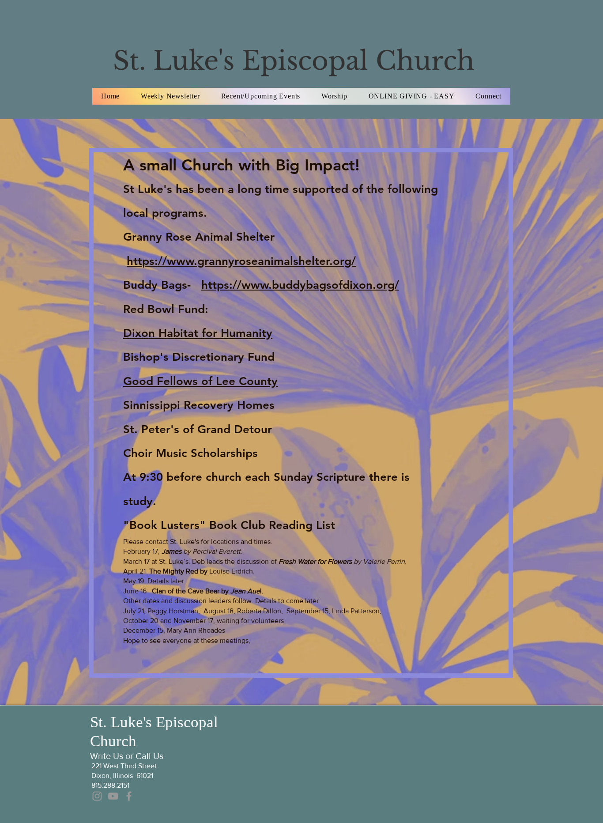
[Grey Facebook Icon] (129, 796)
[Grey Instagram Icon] (97, 796)
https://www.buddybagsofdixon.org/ (300, 285)
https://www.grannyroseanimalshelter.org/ (241, 261)
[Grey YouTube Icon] (113, 796)
